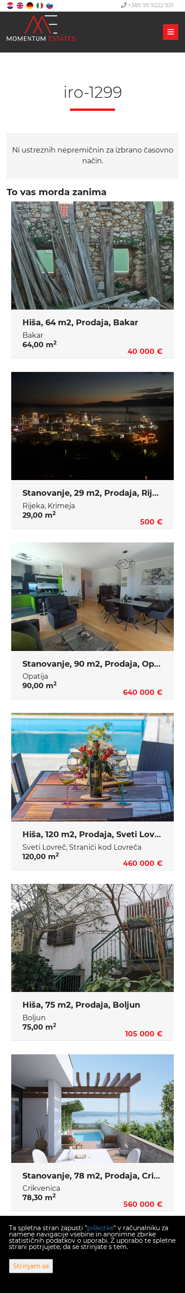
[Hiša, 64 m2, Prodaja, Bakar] (92, 255)
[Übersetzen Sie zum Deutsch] (30, 5)
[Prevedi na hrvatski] (11, 5)
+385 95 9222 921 (150, 5)
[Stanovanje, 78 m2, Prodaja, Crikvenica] (92, 1108)
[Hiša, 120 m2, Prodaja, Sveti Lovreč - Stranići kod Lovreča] (92, 767)
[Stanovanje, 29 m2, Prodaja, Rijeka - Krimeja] (92, 426)
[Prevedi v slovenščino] (50, 5)
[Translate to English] (21, 5)
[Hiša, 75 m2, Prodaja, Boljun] (92, 938)
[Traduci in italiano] (40, 5)
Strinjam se (31, 1266)
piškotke (100, 1228)
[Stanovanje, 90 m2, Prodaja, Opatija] (92, 596)
